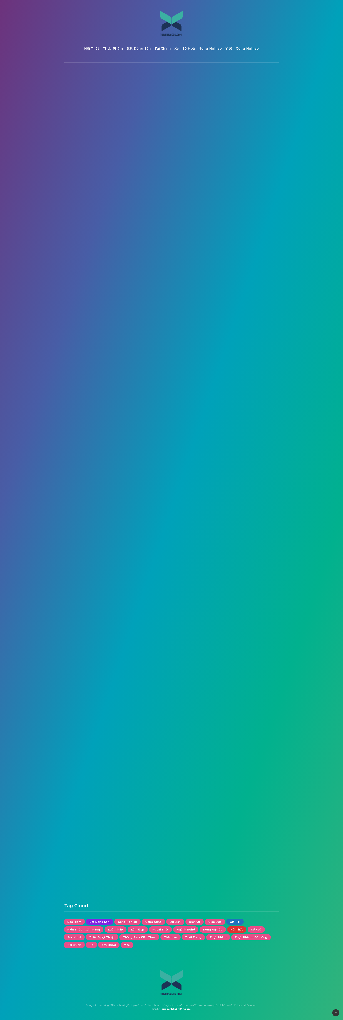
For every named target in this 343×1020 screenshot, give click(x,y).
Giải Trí (86, 89)
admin (135, 808)
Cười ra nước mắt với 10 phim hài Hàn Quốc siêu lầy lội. (254, 101)
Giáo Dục (230, 247)
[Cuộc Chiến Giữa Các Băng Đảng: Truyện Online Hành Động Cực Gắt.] (227, 138)
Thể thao (230, 306)
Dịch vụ (249, 239)
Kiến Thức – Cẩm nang (236, 448)
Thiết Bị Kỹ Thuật (236, 291)
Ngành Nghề (258, 269)
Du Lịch (229, 239)
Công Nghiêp (247, 48)
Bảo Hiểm (230, 225)
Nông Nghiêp (210, 48)
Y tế (228, 48)
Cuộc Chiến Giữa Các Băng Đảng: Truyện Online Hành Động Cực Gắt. (255, 139)
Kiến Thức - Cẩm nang (239, 254)
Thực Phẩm (113, 48)
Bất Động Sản (138, 48)
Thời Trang (254, 306)
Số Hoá (188, 48)
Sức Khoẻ (250, 284)
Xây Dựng (230, 335)
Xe (177, 48)
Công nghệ (260, 232)
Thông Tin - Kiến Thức (240, 298)
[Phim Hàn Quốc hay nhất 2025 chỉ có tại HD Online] (227, 182)
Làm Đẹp (254, 262)
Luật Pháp (231, 262)
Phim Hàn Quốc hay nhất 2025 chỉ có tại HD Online (253, 181)
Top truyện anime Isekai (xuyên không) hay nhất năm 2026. (254, 119)
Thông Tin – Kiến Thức (236, 567)
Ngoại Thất (231, 269)
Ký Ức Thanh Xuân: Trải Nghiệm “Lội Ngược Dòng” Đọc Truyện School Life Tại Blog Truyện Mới (255, 161)
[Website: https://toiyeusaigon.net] (135, 817)
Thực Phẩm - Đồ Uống (239, 320)
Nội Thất (91, 48)
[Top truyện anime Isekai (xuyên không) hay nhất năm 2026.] (227, 120)
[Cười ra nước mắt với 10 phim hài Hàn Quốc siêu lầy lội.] (227, 102)
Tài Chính (163, 48)
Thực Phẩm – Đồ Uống (236, 585)
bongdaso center (123, 524)
